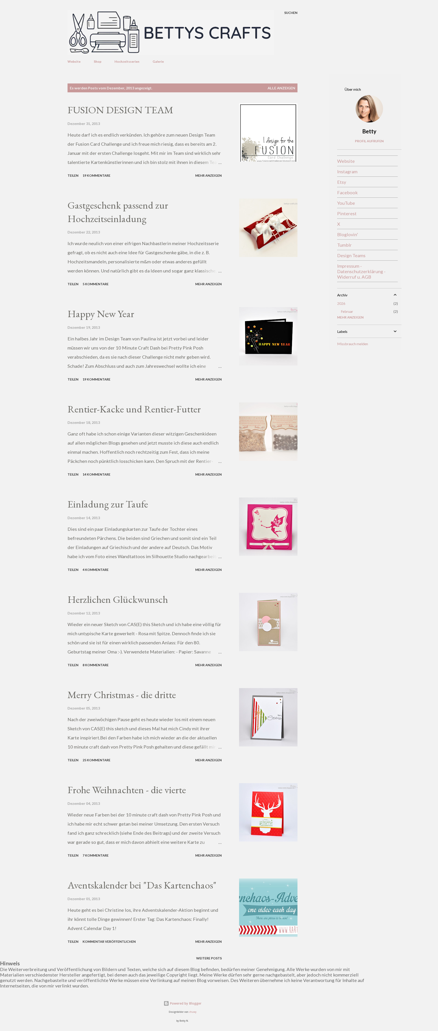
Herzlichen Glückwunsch (118, 599)
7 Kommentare (96, 855)
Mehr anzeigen (208, 175)
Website (74, 61)
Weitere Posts (209, 958)
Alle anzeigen (281, 88)
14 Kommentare (96, 474)
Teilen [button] (73, 175)
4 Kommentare (96, 570)
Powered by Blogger (185, 1003)
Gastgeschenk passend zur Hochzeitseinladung (118, 212)
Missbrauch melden (352, 344)
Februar (347, 311)
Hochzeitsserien (127, 61)
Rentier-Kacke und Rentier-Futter (134, 408)
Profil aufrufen (369, 141)
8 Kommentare (96, 665)
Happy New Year (101, 313)
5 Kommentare (96, 284)
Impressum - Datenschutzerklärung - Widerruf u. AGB (361, 271)
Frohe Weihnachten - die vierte (127, 789)
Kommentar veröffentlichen (109, 941)
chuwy (192, 1011)
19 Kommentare (96, 175)
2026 (341, 303)
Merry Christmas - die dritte (122, 694)
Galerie (158, 61)
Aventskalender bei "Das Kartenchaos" (142, 884)
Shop (97, 61)
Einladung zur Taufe (108, 503)
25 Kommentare (96, 760)
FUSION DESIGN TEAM (120, 109)
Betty (369, 131)
